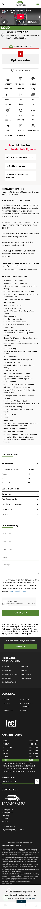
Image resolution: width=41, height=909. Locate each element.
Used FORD (24, 666)
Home (6, 699)
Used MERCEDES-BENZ (10, 674)
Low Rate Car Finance (27, 705)
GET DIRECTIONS (8, 778)
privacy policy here (17, 591)
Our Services (9, 710)
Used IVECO (6, 670)
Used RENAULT (7, 678)
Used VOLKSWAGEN (9, 682)
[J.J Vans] (20, 3)
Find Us (25, 710)
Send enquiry (20, 613)
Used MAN (24, 670)
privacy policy (29, 842)
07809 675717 (9, 827)
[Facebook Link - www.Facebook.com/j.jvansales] (4, 833)
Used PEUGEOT (26, 674)
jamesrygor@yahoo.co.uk (14, 830)
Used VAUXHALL (26, 678)
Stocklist (25, 699)
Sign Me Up (20, 646)
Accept (21, 901)
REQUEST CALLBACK (22, 70)
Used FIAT (5, 666)
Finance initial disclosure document (11, 845)
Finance (7, 703)
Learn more (30, 898)
